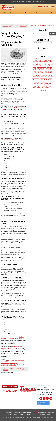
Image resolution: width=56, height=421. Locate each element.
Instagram (50, 398)
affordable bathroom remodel (40, 58)
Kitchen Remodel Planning (38, 76)
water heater (36, 89)
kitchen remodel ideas (47, 75)
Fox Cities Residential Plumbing (40, 69)
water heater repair (44, 89)
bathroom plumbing (43, 61)
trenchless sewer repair (46, 86)
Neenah (47, 76)
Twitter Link (3, 359)
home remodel (36, 74)
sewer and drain (47, 83)
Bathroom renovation (43, 65)
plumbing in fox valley (47, 80)
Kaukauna (42, 74)
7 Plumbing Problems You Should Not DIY (21, 26)
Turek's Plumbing (36, 87)
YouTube (47, 398)
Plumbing (50, 78)
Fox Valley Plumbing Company (13, 361)
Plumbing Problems (5, 363)
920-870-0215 (46, 6)
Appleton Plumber (47, 60)
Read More (42, 1)
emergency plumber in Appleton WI (45, 68)
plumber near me (43, 78)
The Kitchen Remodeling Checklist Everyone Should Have (8, 26)
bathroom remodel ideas (38, 64)
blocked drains (11, 360)
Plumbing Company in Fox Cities (40, 79)
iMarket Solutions (42, 412)
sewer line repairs (13, 363)
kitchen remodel (37, 75)
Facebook (40, 398)
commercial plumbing (41, 67)
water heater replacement (45, 89)
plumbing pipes (23, 361)
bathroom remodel (47, 63)
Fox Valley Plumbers (42, 71)
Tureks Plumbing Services (47, 87)
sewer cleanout (37, 84)
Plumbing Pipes (4, 365)
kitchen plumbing (49, 74)
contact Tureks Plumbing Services (13, 139)
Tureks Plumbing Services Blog (42, 25)
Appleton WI (35, 61)
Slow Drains (44, 84)
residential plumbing (38, 83)
